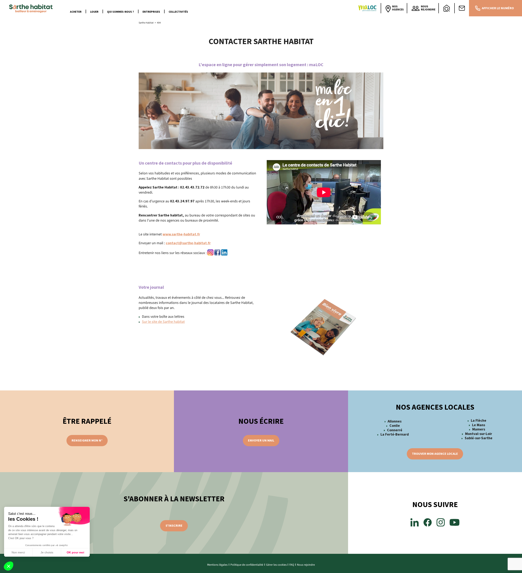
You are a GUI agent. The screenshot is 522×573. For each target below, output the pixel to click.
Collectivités (178, 12)
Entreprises (151, 12)
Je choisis (47, 552)
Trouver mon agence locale (435, 453)
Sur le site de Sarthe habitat (163, 321)
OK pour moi (75, 552)
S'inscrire (174, 525)
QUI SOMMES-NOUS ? (120, 12)
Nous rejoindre (306, 565)
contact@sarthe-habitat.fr (188, 243)
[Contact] (462, 8)
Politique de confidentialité (246, 565)
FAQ (291, 565)
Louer (94, 12)
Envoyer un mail (261, 440)
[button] (8, 566)
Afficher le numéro (498, 8)
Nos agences (398, 8)
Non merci (18, 552)
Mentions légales (217, 565)
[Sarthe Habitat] (32, 8)
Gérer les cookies (276, 565)
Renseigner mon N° (87, 440)
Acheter (76, 12)
